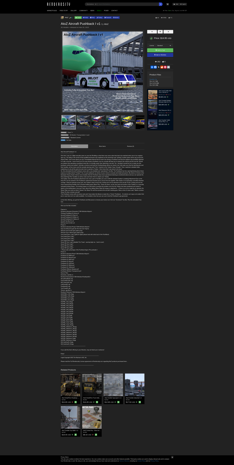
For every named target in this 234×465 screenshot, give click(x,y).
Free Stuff (64, 10)
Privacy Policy (154, 461)
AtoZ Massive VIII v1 (165, 110)
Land (87, 135)
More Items (102, 146)
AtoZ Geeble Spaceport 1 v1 (113, 398)
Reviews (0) (130, 146)
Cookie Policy (141, 461)
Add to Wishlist (160, 55)
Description (74, 146)
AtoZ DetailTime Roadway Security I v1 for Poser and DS (79, 398)
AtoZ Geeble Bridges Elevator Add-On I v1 (165, 101)
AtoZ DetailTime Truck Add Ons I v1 (94, 398)
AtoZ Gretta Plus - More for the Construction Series (98, 430)
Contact (114, 10)
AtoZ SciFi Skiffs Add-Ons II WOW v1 (165, 91)
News (92, 10)
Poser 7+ (70, 132)
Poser (106, 10)
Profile (86, 17)
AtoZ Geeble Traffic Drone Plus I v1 (164, 120)
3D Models (73, 135)
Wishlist (116, 17)
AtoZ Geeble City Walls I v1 (70, 430)
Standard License (75, 137)
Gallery (74, 10)
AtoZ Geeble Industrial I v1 (134, 398)
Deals (99, 10)
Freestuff (108, 17)
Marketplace (52, 10)
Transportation (81, 135)
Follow (79, 17)
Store (93, 17)
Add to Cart (161, 50)
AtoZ (106, 24)
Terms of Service (124, 461)
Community (83, 10)
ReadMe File (153, 79)
